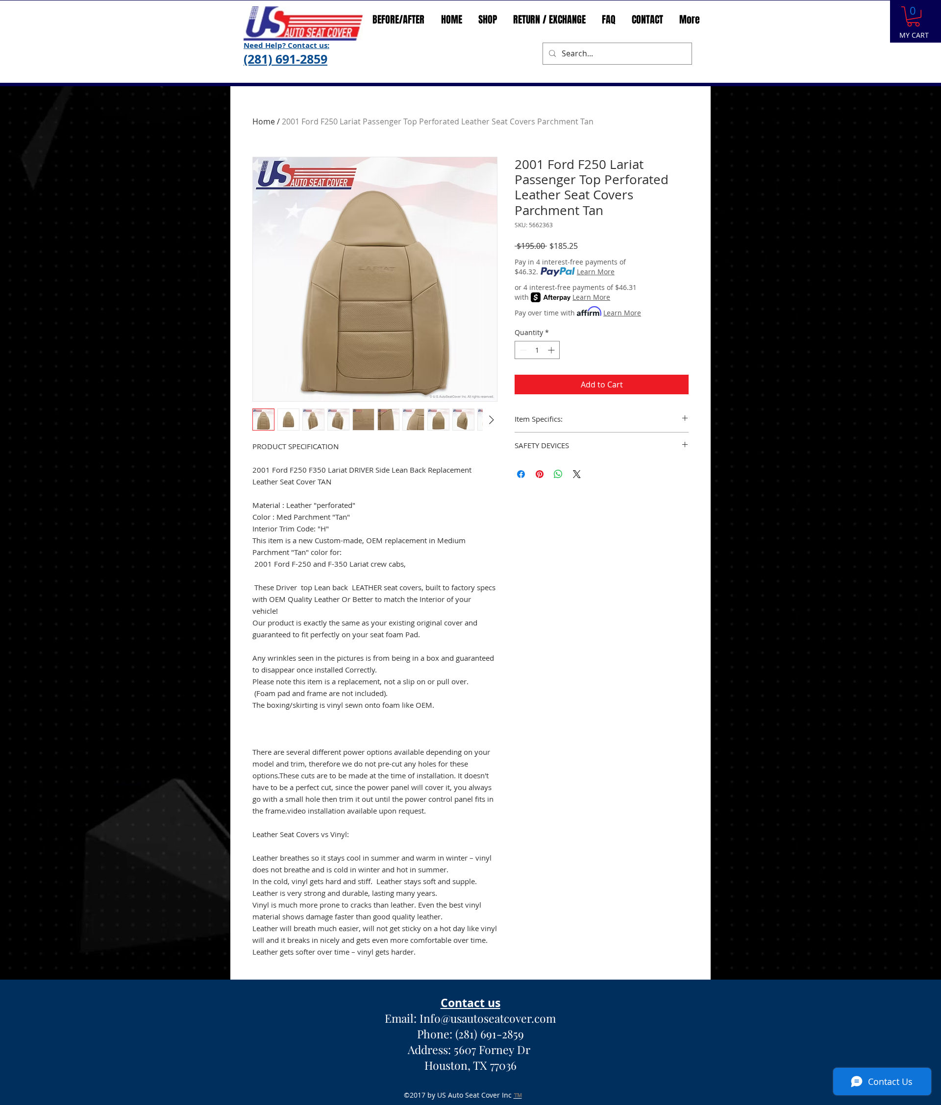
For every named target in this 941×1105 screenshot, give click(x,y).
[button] (913, 16)
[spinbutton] (537, 350)
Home (263, 121)
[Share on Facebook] (521, 474)
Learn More (596, 271)
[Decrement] (522, 350)
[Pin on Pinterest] (539, 474)
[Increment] (552, 350)
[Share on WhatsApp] (558, 474)
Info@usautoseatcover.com (488, 1018)
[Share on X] (577, 474)
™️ (518, 1095)
